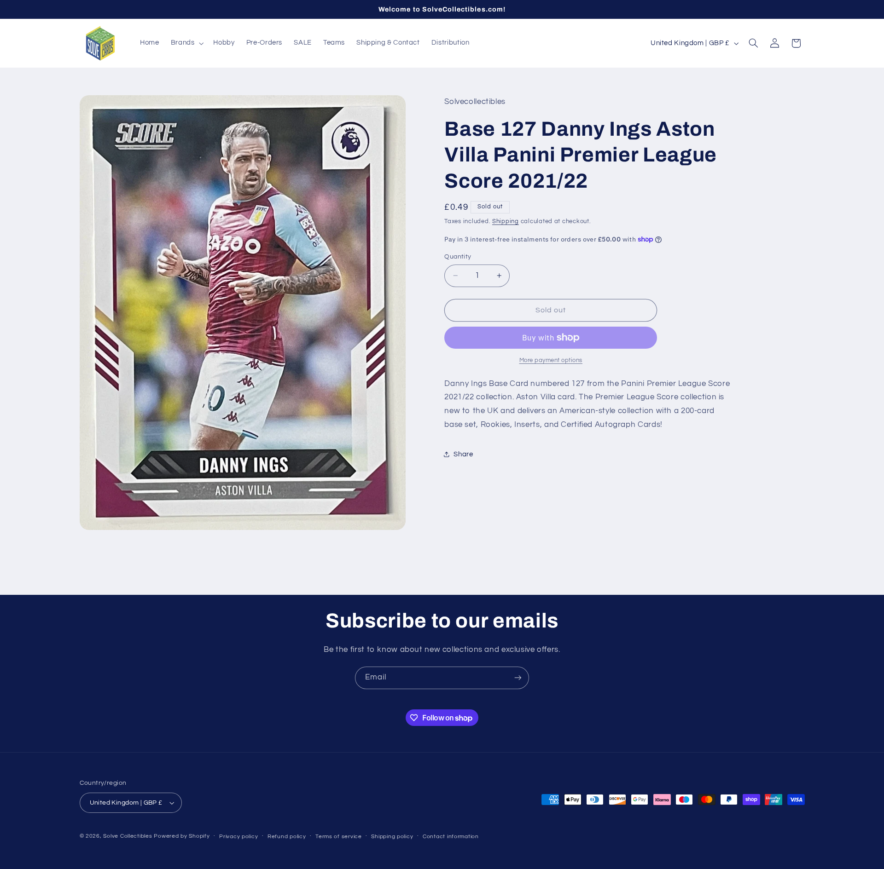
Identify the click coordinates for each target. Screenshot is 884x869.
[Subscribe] (518, 678)
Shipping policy (392, 836)
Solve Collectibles (127, 836)
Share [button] (463, 454)
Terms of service (338, 836)
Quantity (457, 256)
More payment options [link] (551, 360)
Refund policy (287, 836)
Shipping (505, 221)
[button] (186, 43)
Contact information (451, 836)
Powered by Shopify (181, 836)
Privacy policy (238, 836)
